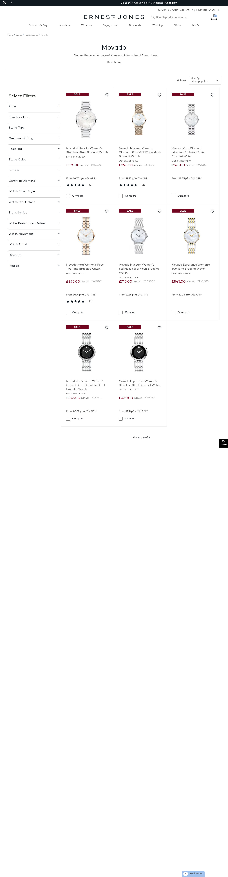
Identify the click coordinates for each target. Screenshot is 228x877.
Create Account (180, 10)
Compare (77, 196)
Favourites (201, 10)
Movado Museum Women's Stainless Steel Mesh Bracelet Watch (139, 268)
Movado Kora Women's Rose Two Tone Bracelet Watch (85, 266)
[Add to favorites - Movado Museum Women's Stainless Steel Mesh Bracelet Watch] (159, 211)
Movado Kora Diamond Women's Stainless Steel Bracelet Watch (188, 152)
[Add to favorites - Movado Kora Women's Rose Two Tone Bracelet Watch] (107, 211)
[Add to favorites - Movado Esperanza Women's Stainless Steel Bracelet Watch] (159, 327)
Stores (215, 10)
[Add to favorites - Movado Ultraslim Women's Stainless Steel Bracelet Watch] (107, 95)
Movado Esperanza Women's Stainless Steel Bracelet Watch (140, 383)
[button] (11, 3)
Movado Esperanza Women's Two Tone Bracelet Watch (191, 266)
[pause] (4, 3)
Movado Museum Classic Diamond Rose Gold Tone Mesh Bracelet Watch (140, 152)
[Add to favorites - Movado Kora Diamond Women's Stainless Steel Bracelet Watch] (212, 95)
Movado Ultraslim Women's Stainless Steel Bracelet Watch (87, 150)
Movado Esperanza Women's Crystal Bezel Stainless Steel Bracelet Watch (85, 385)
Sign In (165, 10)
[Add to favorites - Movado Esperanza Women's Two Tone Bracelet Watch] (212, 211)
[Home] (114, 17)
